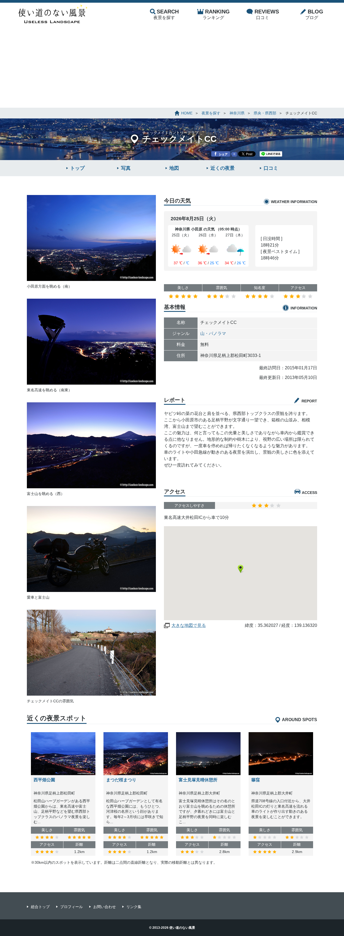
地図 (174, 168)
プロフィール (71, 907)
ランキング (216, 14)
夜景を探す (166, 14)
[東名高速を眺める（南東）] (91, 382)
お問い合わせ (104, 907)
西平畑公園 (44, 780)
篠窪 (255, 780)
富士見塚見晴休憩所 (198, 780)
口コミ (267, 14)
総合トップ (40, 907)
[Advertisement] (172, 67)
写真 (126, 168)
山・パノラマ (213, 333)
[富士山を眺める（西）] (91, 485)
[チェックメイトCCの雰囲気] (91, 693)
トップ (77, 168)
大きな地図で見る (188, 625)
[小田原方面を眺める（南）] (91, 278)
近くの (222, 168)
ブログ (314, 14)
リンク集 (133, 907)
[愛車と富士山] (91, 589)
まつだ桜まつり (121, 780)
